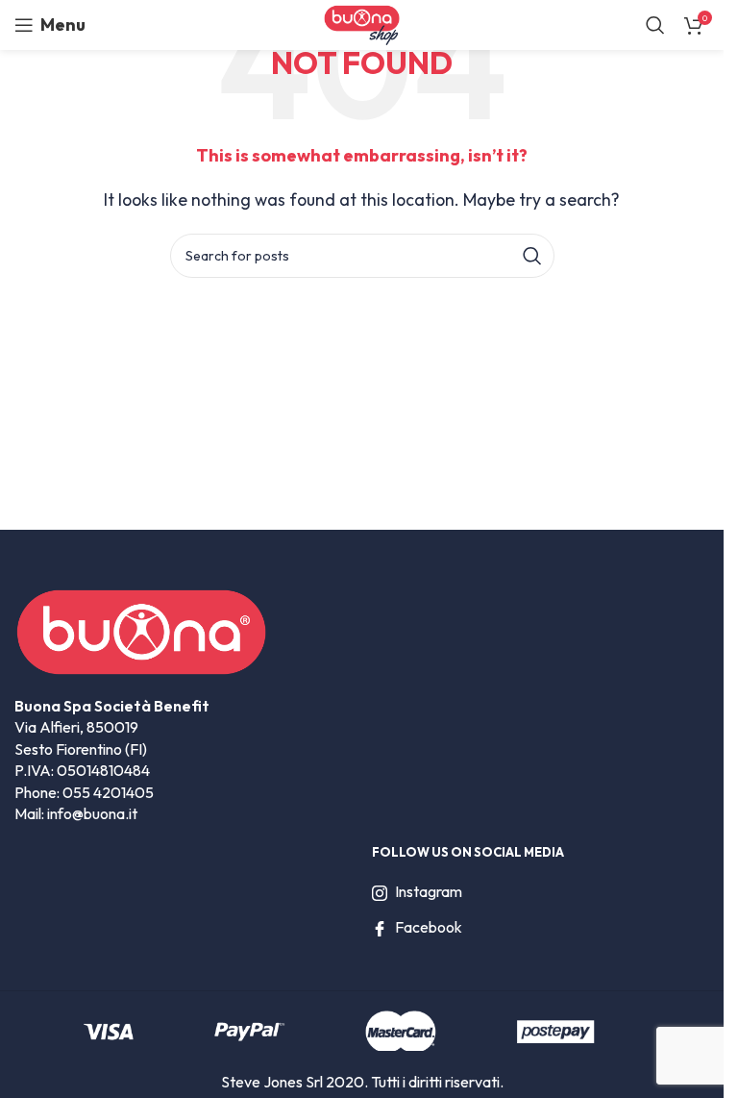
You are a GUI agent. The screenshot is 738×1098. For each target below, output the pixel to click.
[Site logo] (362, 23)
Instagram (428, 891)
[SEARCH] (532, 256)
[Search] (655, 25)
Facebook (428, 926)
